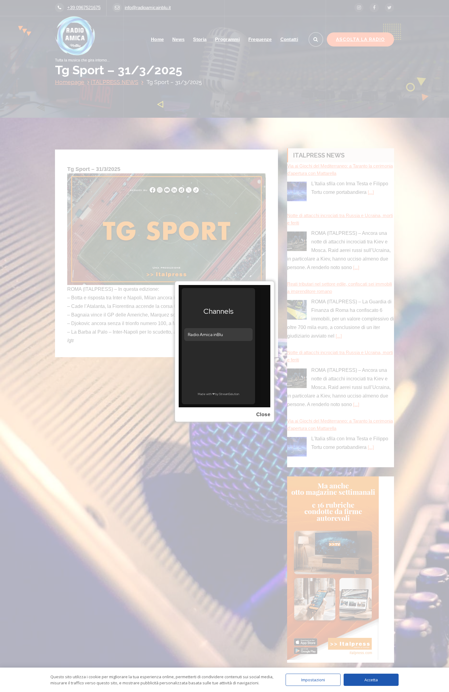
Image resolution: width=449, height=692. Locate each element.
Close (263, 414)
